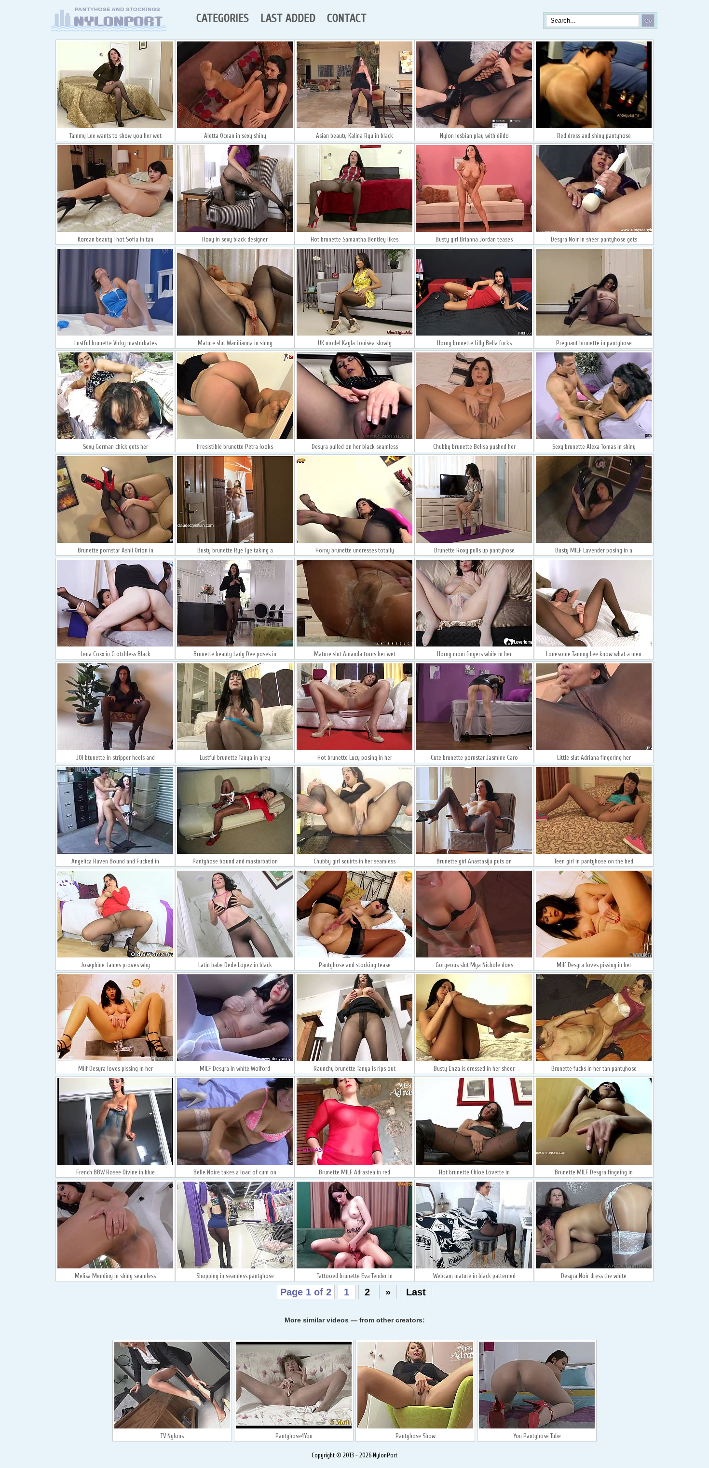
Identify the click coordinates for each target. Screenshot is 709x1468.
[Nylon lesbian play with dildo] (474, 127)
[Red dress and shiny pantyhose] (593, 127)
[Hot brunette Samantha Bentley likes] (354, 231)
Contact (347, 18)
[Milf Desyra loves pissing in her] (593, 956)
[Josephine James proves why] (115, 956)
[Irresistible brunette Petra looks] (235, 438)
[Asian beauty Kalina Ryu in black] (354, 127)
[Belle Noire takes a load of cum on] (235, 1163)
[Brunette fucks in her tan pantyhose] (593, 1060)
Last (416, 1292)
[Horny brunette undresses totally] (354, 542)
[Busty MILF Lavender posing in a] (593, 542)
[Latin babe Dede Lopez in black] (235, 956)
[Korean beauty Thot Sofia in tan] (115, 231)
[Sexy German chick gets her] (115, 438)
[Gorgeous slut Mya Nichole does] (474, 956)
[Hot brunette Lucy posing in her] (354, 749)
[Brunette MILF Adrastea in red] (354, 1163)
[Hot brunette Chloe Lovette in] (474, 1163)
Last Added (287, 18)
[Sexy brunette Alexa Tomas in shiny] (593, 438)
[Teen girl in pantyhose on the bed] (593, 852)
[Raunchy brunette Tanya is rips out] (354, 1060)
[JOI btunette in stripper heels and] (115, 749)
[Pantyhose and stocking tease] (354, 956)
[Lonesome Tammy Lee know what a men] (593, 645)
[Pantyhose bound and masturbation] (235, 852)
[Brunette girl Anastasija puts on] (474, 852)
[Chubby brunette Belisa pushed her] (474, 438)
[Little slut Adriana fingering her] (593, 749)
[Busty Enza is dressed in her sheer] (474, 1060)
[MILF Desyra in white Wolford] (235, 1060)
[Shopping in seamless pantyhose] (235, 1267)
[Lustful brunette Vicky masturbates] (115, 334)
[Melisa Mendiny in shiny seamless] (115, 1267)
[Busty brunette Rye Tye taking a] (235, 542)
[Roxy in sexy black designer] (235, 231)
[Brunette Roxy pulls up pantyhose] (474, 542)
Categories (222, 18)
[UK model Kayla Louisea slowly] (354, 334)
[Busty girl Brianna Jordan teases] (474, 231)
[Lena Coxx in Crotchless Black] (115, 645)
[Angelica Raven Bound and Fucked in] (115, 852)
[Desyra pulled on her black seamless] (354, 438)
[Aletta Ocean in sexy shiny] (235, 127)
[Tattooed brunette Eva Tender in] (354, 1267)
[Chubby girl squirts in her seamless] (354, 852)
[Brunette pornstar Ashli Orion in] (115, 542)
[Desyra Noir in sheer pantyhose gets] (593, 231)
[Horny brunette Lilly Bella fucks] (474, 334)
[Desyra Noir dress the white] (593, 1267)
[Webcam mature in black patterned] (474, 1267)
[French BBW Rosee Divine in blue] (115, 1163)
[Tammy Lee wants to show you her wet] (115, 127)
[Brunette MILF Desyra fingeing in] (593, 1163)
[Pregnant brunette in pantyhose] (593, 334)
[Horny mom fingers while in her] (474, 645)
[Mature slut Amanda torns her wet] (354, 645)
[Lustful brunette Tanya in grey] (235, 749)
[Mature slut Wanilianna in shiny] (235, 334)
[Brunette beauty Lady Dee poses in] (235, 645)
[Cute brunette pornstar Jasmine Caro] (474, 749)
